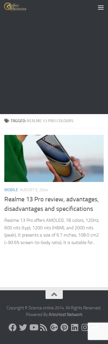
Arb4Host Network (65, 314)
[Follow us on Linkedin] (75, 327)
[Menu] (101, 7)
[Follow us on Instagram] (85, 327)
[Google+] (54, 327)
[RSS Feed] (44, 327)
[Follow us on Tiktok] (96, 327)
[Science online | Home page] (20, 7)
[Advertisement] (54, 57)
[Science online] (13, 327)
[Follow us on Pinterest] (64, 327)
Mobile (11, 189)
